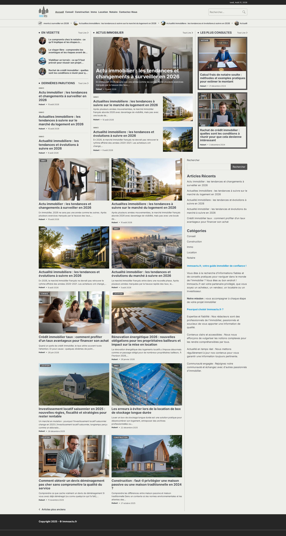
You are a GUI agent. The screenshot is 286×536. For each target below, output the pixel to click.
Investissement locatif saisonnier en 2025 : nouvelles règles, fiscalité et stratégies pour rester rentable (73, 412)
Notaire (113, 12)
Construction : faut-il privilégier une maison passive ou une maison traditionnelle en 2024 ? (147, 484)
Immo (94, 12)
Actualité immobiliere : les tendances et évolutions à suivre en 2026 (185, 23)
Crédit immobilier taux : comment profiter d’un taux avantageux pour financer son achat (74, 338)
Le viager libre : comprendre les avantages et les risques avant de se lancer (67, 52)
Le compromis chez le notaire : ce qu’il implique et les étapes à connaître (67, 42)
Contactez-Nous (128, 12)
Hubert (42, 104)
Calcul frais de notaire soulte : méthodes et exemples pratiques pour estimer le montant (222, 78)
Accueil (59, 12)
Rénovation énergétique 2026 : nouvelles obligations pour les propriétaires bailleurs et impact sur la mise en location (146, 340)
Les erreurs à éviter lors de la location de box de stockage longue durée (146, 410)
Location (103, 12)
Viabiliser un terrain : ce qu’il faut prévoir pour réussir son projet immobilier (67, 63)
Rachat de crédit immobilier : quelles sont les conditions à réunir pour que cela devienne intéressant (68, 73)
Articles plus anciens (54, 509)
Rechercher (193, 160)
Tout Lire (82, 33)
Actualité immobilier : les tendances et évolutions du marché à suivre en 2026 (141, 274)
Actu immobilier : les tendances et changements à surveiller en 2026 (63, 96)
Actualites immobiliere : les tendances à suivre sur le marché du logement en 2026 (104, 23)
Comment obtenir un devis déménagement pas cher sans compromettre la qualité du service (71, 484)
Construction (82, 12)
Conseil (69, 12)
